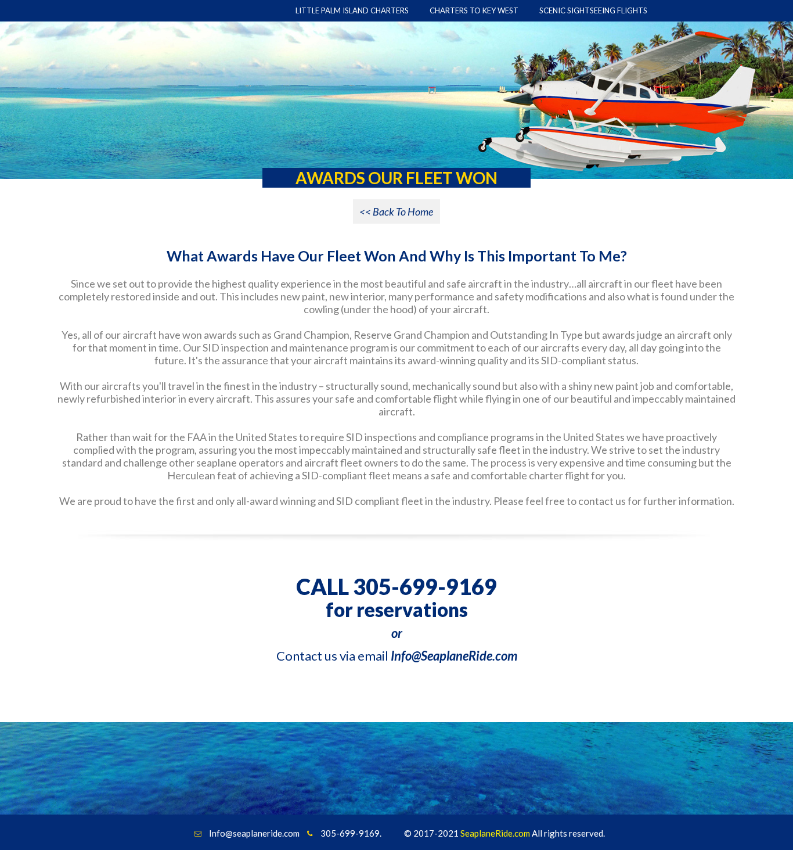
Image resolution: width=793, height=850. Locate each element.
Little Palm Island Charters (352, 10)
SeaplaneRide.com (495, 833)
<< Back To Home (396, 211)
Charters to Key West (474, 10)
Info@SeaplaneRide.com (454, 655)
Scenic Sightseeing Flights (593, 10)
